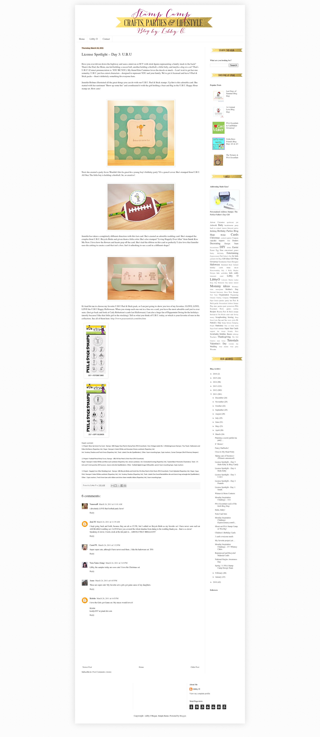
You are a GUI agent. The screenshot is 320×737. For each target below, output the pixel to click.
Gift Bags (219, 259)
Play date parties (216, 306)
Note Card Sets (221, 513)
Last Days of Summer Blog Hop (231, 93)
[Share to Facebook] (122, 485)
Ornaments (234, 297)
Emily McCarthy (217, 253)
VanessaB (94, 504)
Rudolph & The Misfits (218, 314)
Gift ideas (226, 258)
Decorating (215, 243)
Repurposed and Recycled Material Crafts (225, 554)
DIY (222, 247)
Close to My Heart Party (224, 451)
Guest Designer (232, 262)
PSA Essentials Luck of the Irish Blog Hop (226, 504)
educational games (231, 250)
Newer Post (87, 667)
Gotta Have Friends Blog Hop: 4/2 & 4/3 (232, 141)
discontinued (214, 247)
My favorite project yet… (225, 540)
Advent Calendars (217, 222)
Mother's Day (232, 289)
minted (236, 283)
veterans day (233, 344)
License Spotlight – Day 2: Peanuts (225, 481)
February (219, 572)
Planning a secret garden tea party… (226, 438)
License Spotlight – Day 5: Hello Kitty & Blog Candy (226, 463)
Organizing (234, 295)
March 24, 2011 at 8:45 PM (106, 580)
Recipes (213, 311)
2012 (215, 390)
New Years (214, 295)
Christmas (215, 237)
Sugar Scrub (214, 328)
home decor (232, 267)
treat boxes (221, 341)
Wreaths (213, 349)
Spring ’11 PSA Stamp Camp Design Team (224, 566)
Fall (221, 256)
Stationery (219, 325)
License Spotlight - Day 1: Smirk (225, 488)
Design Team (231, 243)
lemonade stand (216, 276)
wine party (234, 347)
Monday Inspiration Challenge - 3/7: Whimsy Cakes (226, 546)
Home (82, 38)
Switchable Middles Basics (221, 334)
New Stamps (233, 292)
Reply (92, 512)
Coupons (235, 238)
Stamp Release (227, 323)
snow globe (232, 320)
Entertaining (232, 253)
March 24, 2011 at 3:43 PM (117, 562)
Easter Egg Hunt (216, 250)
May (217, 426)
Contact (106, 38)
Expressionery (214, 256)
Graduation (222, 262)
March (218, 434)
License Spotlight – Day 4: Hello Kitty (225, 469)
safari (228, 314)
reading (236, 309)
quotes (228, 309)
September (219, 409)
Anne (92, 580)
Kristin (93, 598)
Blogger (183, 715)
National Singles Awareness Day (226, 560)
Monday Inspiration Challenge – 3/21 (223, 498)
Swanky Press (233, 331)
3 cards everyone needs (224, 536)
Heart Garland (233, 265)
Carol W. (93, 545)
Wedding (213, 346)
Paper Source (214, 300)
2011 (215, 394)
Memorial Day (223, 283)
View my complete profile (200, 693)
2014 (215, 381)
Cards (234, 234)
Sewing (231, 317)
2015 (215, 377)
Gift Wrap (234, 258)
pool (224, 306)
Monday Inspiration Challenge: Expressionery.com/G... (225, 520)
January (218, 576)
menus (231, 283)
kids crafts (233, 273)
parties (221, 300)
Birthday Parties (225, 230)
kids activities (222, 273)
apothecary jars (232, 222)
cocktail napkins (226, 238)
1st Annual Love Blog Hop (230, 109)
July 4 (223, 270)
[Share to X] (118, 485)
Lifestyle (224, 280)
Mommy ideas (220, 286)
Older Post (195, 667)
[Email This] (112, 485)
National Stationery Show (219, 292)
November (219, 401)
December (219, 397)
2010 (215, 582)
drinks (229, 247)
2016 (215, 373)
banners (224, 228)
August (218, 413)
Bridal (223, 234)
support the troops (218, 331)
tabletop (235, 334)
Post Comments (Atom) (101, 671)
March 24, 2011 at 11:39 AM (108, 521)
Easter (235, 247)
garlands (213, 259)
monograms (219, 289)
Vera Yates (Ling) (97, 562)
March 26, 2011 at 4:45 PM (107, 598)
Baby (220, 225)
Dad (228, 241)
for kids (235, 256)
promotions (230, 306)
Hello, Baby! (220, 509)
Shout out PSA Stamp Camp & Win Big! (226, 527)
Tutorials (232, 340)
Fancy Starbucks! (222, 448)
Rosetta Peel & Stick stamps (227, 311)
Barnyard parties (233, 228)
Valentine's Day (218, 343)
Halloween (215, 264)
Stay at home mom (231, 326)
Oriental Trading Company (219, 298)
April (217, 430)
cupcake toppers (217, 240)
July (217, 418)
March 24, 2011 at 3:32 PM (109, 545)
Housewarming (215, 270)
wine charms (223, 347)
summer (221, 328)
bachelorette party (231, 225)
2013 (215, 386)
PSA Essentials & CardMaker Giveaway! (232, 125)
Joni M (93, 521)
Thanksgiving (224, 336)
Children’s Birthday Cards (225, 532)
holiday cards (216, 267)
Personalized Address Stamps (228, 303)
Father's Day (227, 256)
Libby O (94, 38)
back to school (215, 228)
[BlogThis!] (115, 485)
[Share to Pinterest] (125, 485)
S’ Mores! (219, 444)
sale (231, 314)
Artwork (213, 225)
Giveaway (214, 261)
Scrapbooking (221, 317)
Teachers (213, 337)
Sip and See (222, 320)
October (218, 405)
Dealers (235, 240)
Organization (224, 294)
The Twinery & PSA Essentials (232, 156)
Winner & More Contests (225, 493)
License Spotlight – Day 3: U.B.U (225, 475)
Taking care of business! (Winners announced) (224, 456)
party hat (228, 300)
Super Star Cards (231, 328)
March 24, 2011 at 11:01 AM (110, 504)
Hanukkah (224, 265)
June (217, 422)
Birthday (213, 231)
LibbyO (215, 279)
